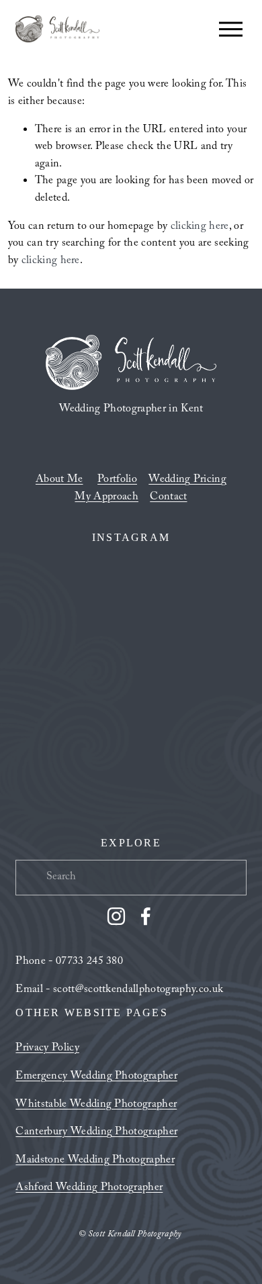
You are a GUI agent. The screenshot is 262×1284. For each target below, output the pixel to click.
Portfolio (117, 480)
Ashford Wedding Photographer (89, 1188)
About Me (59, 480)
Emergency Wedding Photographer (96, 1077)
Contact (168, 498)
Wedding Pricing (187, 480)
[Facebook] (145, 916)
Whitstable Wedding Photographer (96, 1105)
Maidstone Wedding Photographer (95, 1161)
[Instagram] (116, 916)
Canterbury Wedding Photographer (96, 1133)
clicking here (200, 227)
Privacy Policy (47, 1049)
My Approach (106, 498)
